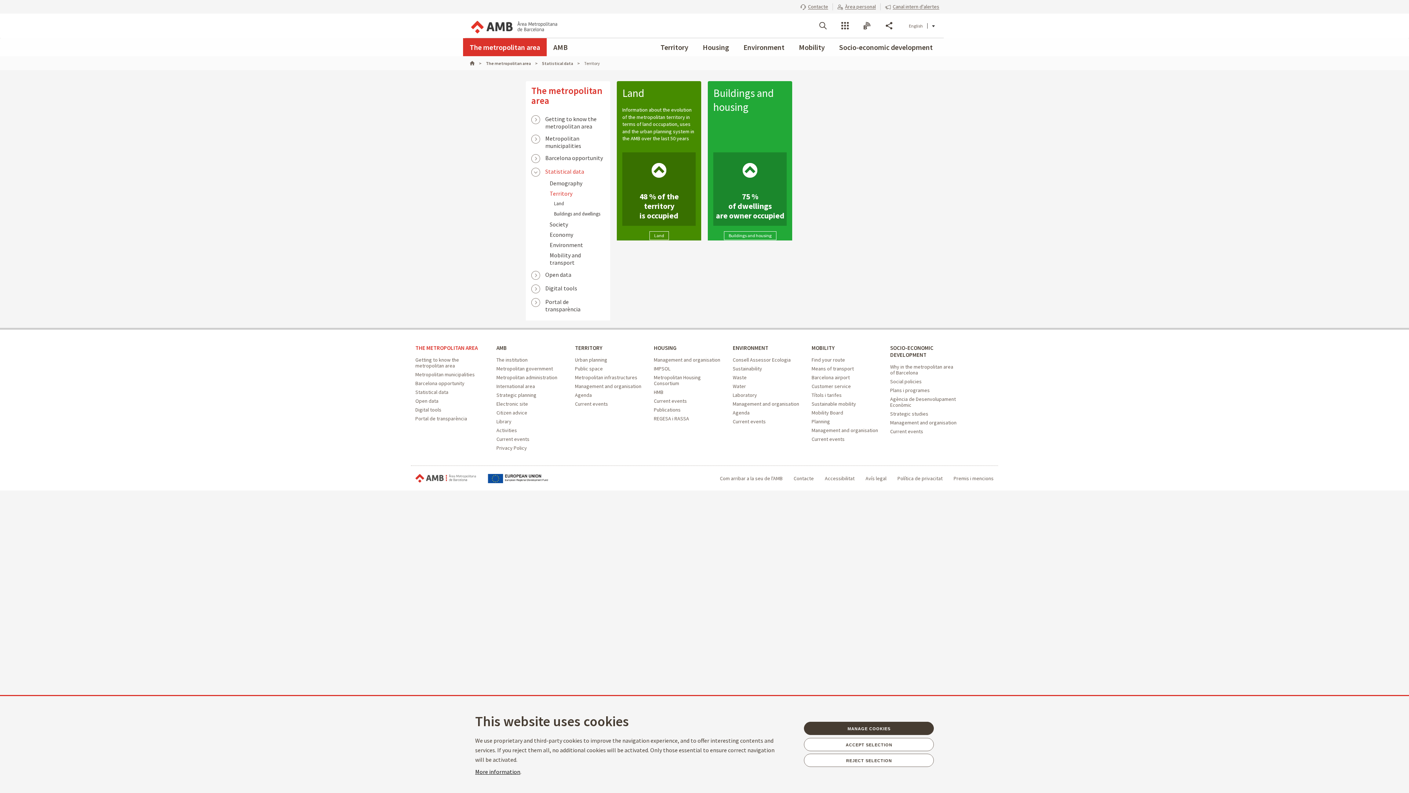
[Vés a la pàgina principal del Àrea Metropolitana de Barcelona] (514, 26)
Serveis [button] (845, 26)
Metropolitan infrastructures (606, 377)
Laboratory (745, 395)
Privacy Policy (511, 448)
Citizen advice (511, 412)
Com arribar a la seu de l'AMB (751, 478)
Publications (667, 409)
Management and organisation (608, 386)
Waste (740, 377)
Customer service (831, 386)
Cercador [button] (823, 26)
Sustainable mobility (834, 404)
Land (559, 204)
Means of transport (833, 368)
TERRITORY (588, 347)
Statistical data (564, 171)
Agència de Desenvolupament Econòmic (923, 402)
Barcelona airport (831, 377)
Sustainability (747, 368)
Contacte (804, 478)
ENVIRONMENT (750, 347)
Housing (716, 47)
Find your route (828, 359)
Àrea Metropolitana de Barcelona (445, 478)
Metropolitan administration (526, 377)
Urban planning (591, 359)
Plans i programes (910, 390)
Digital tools (561, 288)
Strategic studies (909, 413)
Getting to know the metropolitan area (571, 119)
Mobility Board (827, 412)
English (916, 26)
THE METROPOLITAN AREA (446, 347)
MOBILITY (823, 347)
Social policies (906, 381)
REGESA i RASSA (671, 418)
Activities (506, 430)
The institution (512, 359)
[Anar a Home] (475, 63)
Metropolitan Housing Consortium (677, 380)
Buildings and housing (743, 100)
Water (739, 386)
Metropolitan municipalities (563, 139)
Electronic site (512, 404)
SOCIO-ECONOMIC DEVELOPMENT (911, 351)
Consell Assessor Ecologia (762, 359)
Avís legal (876, 478)
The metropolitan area (505, 47)
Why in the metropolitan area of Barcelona (921, 369)
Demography (566, 183)
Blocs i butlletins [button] (867, 26)
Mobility (812, 47)
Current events (512, 439)
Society (559, 224)
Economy (561, 234)
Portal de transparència (562, 302)
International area (515, 386)
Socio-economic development (886, 47)
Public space (589, 368)
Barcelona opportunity (574, 158)
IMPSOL (662, 368)
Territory (674, 47)
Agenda (583, 395)
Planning (821, 421)
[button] (814, 6)
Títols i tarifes (827, 395)
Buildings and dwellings (577, 214)
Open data (558, 274)
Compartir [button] (889, 26)
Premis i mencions (974, 478)
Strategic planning (516, 395)
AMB (560, 47)
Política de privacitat (920, 478)
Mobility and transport (565, 258)
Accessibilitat (840, 478)
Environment (763, 47)
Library (503, 421)
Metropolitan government (524, 368)
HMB (658, 392)
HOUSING (665, 347)
